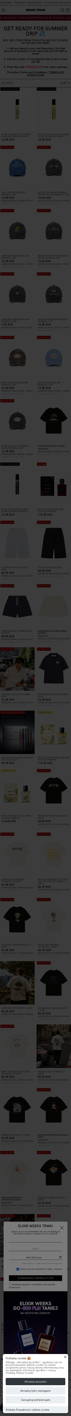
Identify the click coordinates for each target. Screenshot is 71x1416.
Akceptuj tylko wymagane (35, 1390)
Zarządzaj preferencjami (35, 1400)
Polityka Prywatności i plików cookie (27, 1409)
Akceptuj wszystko (35, 1381)
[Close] (65, 1357)
